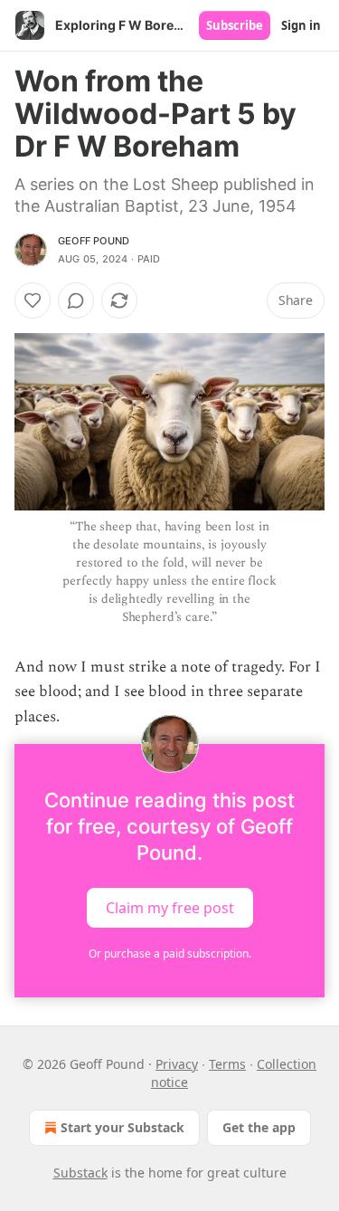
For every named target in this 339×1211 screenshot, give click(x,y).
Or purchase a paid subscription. (170, 953)
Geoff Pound (93, 240)
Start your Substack (122, 1127)
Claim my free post (170, 907)
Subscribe (234, 25)
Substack (80, 1172)
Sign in (301, 25)
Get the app (259, 1127)
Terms (227, 1064)
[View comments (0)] (76, 300)
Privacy (176, 1064)
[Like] (32, 300)
